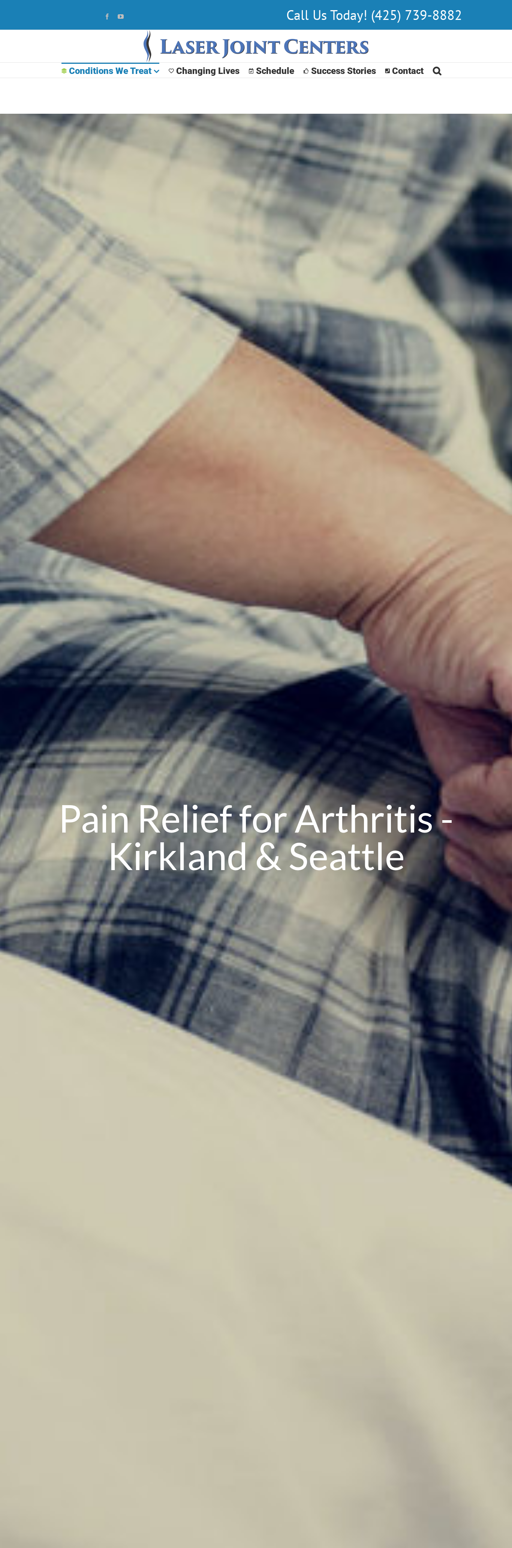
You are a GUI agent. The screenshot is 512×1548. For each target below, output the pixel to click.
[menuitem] (110, 70)
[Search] (437, 70)
